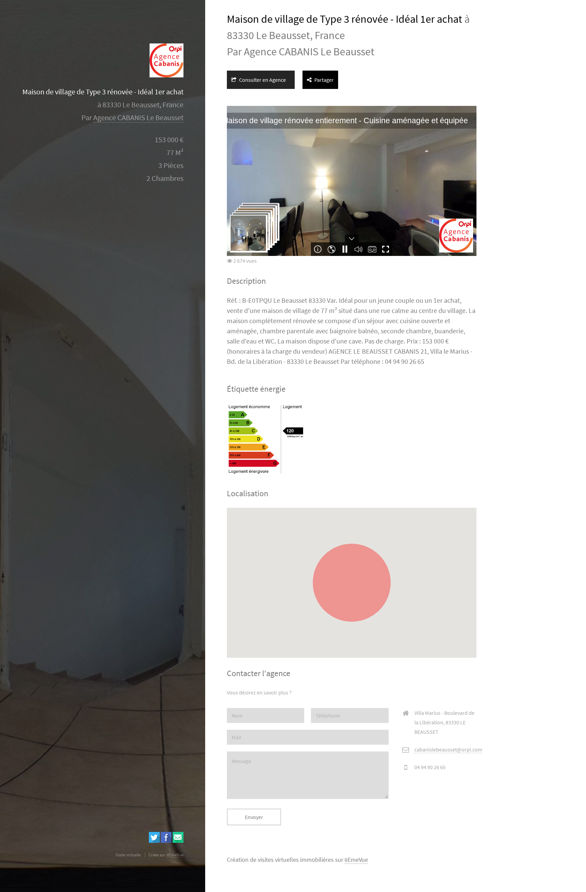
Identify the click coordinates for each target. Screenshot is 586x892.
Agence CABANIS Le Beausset (138, 117)
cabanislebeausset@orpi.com (448, 749)
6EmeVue (356, 859)
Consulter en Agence (262, 79)
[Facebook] (166, 840)
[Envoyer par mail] (178, 840)
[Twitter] (154, 840)
